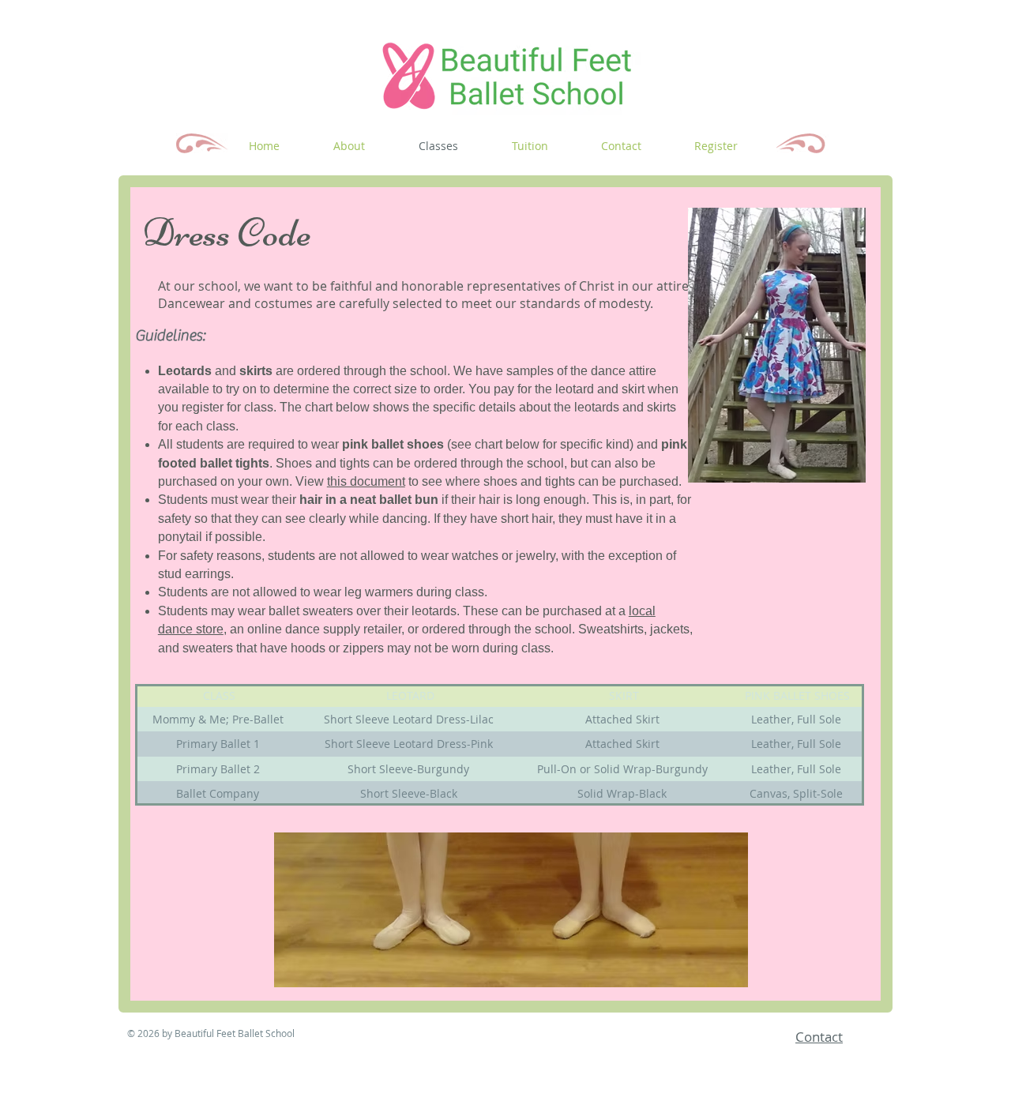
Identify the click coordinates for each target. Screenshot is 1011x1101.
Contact (819, 1037)
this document (366, 481)
